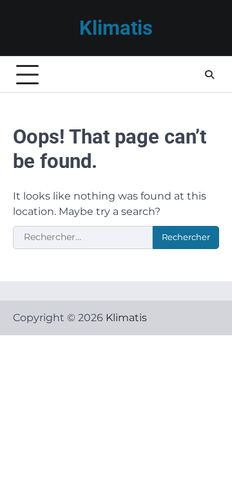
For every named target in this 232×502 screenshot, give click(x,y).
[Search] (209, 74)
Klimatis (116, 28)
